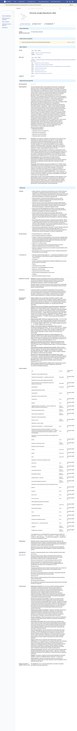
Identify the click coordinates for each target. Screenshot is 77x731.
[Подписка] (67, 2)
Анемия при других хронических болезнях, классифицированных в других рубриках (53, 66)
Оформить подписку (71, 42)
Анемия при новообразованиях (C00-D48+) (44, 64)
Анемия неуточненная (39, 69)
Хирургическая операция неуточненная (43, 73)
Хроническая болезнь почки (40, 71)
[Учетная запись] (72, 2)
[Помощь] (70, 2)
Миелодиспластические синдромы (41, 62)
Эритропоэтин (39, 54)
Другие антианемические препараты (43, 52)
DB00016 (33, 76)
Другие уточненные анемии (41, 68)
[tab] (25, 24)
